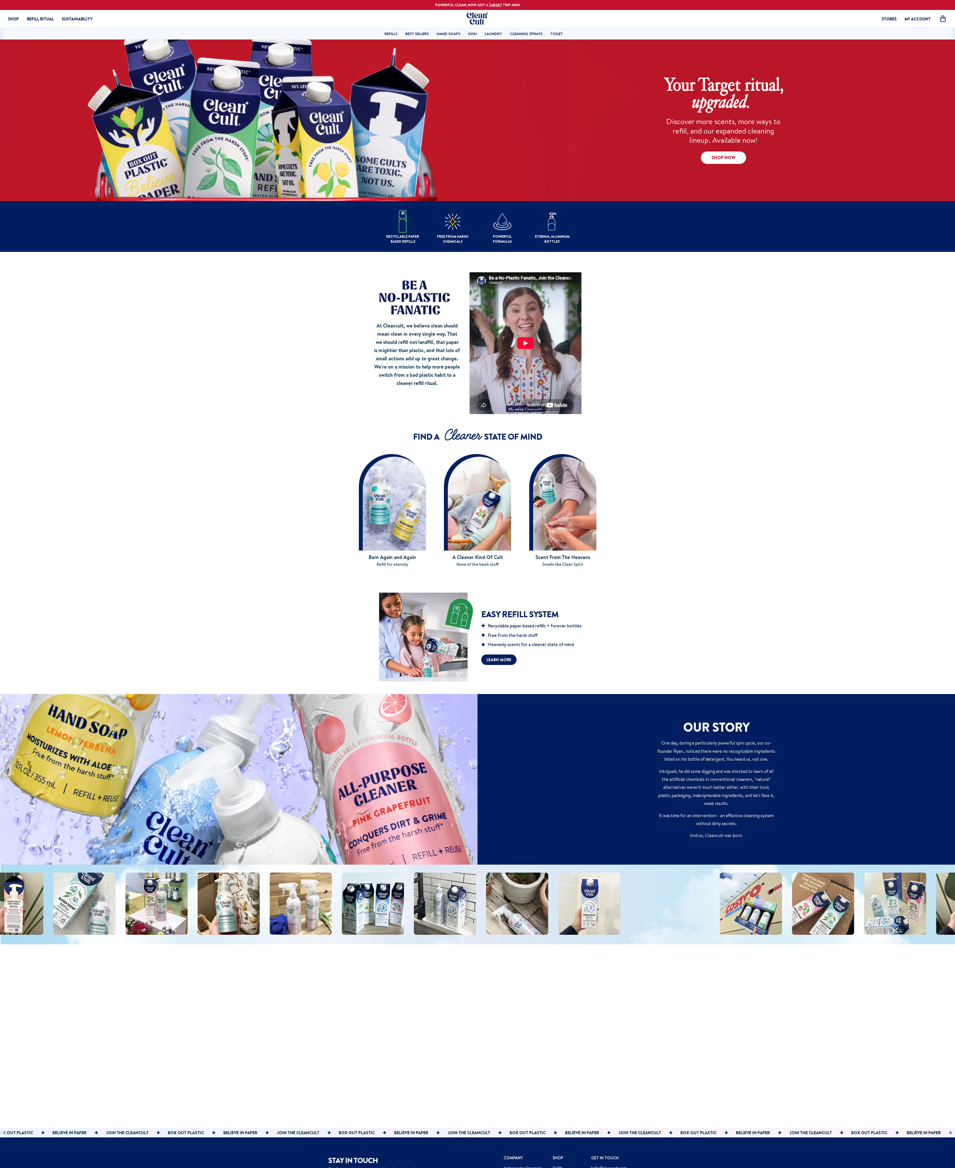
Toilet (556, 33)
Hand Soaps (448, 33)
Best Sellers (417, 33)
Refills (390, 33)
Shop (13, 19)
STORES (889, 19)
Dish (472, 33)
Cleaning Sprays (526, 33)
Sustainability (77, 19)
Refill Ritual (40, 19)
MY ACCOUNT (918, 19)
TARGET (495, 4)
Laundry (493, 33)
